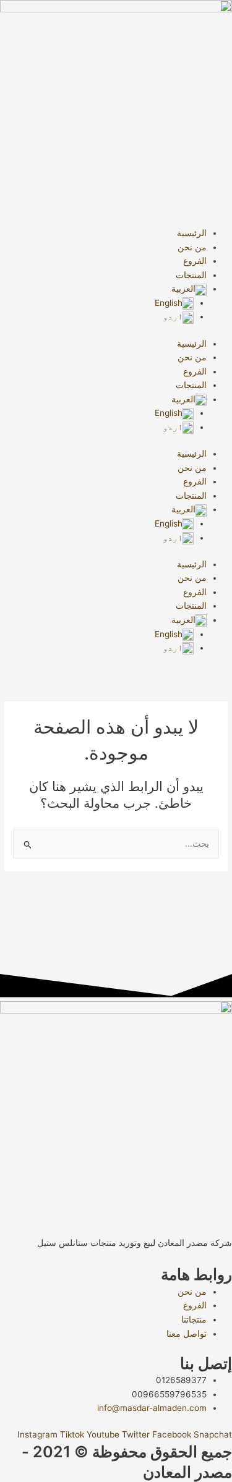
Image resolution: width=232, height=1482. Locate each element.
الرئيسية (192, 233)
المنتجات (191, 275)
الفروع (195, 261)
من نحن (192, 247)
